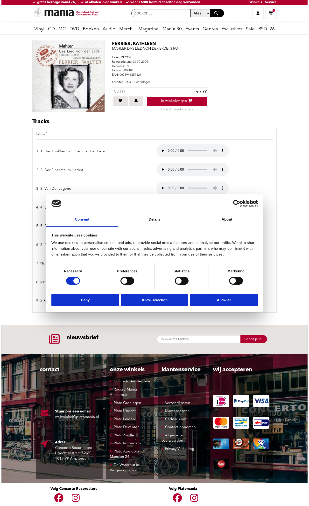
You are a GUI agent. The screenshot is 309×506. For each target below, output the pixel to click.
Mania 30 (172, 29)
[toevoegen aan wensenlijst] (120, 101)
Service (271, 2)
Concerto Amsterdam (132, 381)
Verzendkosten (177, 403)
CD (51, 29)
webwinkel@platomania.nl (77, 417)
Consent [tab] (82, 219)
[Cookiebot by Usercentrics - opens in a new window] (237, 203)
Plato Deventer (126, 427)
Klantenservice (177, 411)
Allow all (224, 300)
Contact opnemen (180, 427)
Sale (250, 29)
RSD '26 (266, 29)
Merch (126, 29)
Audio (109, 29)
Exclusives (231, 29)
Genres (210, 29)
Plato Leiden (124, 419)
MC (62, 29)
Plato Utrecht (125, 411)
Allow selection (155, 300)
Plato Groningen (127, 403)
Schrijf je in (252, 339)
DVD (74, 29)
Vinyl (39, 29)
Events (192, 29)
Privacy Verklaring (179, 449)
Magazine (148, 29)
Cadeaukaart (176, 419)
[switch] (127, 281)
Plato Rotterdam (127, 443)
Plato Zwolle (124, 435)
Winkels (255, 2)
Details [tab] (155, 219)
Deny (85, 300)
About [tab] (227, 219)
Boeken (91, 29)
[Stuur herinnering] (136, 101)
